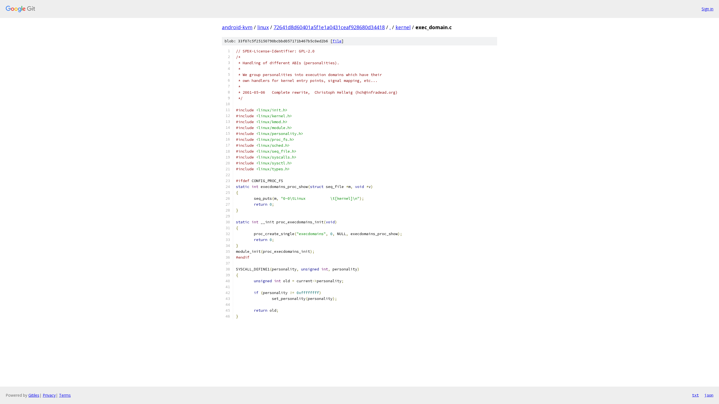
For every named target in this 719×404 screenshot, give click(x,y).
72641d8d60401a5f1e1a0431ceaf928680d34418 (329, 27)
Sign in (707, 9)
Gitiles (33, 395)
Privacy (49, 395)
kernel (403, 27)
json (708, 395)
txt (695, 395)
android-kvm (237, 27)
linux (263, 27)
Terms (65, 395)
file (337, 41)
